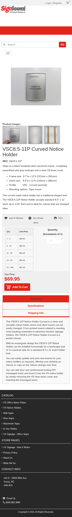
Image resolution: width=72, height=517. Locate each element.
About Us (7, 458)
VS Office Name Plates (14, 402)
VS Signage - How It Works (16, 447)
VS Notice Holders (12, 407)
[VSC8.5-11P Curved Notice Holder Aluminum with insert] (15, 135)
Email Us (11, 498)
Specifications (36, 305)
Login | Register (53, 3)
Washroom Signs (11, 423)
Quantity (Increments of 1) (52, 231)
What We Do (9, 463)
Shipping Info (36, 313)
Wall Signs (8, 413)
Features (36, 298)
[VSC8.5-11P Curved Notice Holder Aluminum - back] (52, 135)
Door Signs (8, 418)
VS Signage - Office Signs (16, 434)
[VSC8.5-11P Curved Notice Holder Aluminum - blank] (35, 135)
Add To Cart (20, 287)
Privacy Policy (10, 452)
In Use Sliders (10, 429)
